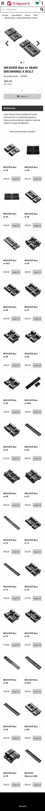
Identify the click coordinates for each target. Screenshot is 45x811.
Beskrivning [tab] (9, 108)
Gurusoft (22, 806)
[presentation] (7, 43)
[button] (21, 62)
